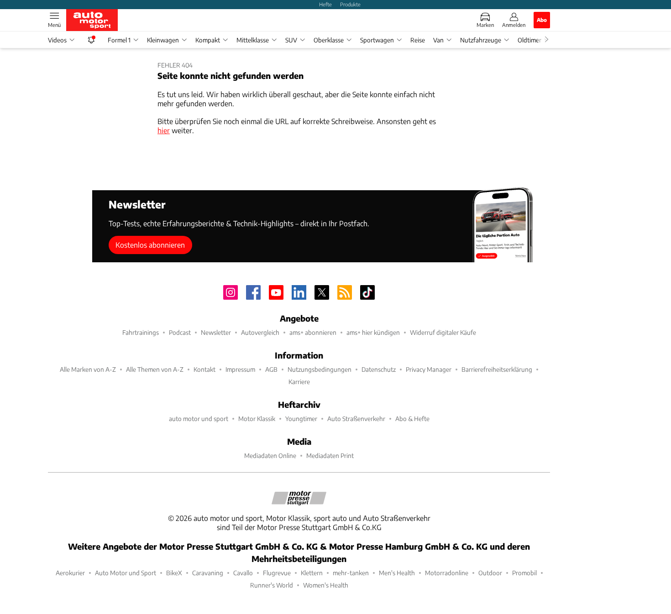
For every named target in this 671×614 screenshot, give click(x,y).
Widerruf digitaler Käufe (443, 332)
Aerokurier (70, 573)
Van (438, 40)
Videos (57, 40)
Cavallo (243, 573)
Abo (542, 19)
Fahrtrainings (140, 332)
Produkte (350, 4)
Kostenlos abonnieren (150, 244)
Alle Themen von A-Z (154, 369)
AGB (271, 369)
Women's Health (325, 585)
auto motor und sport (198, 418)
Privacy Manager (428, 369)
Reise (417, 40)
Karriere (299, 381)
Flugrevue (277, 573)
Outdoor (490, 573)
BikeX (174, 573)
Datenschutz (379, 369)
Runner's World (271, 585)
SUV (291, 40)
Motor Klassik (256, 418)
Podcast (180, 332)
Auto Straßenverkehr (356, 418)
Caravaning (207, 573)
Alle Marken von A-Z (88, 369)
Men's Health (397, 573)
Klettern (312, 573)
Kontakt (204, 369)
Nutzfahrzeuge (480, 40)
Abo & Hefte (412, 418)
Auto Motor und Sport (125, 573)
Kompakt (207, 40)
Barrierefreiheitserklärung (496, 369)
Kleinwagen (163, 40)
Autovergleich (260, 332)
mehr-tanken (351, 573)
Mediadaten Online (270, 455)
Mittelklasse (252, 40)
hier (163, 130)
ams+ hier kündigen (373, 332)
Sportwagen (377, 40)
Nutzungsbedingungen (319, 369)
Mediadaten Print (330, 455)
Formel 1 (119, 40)
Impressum (240, 369)
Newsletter (216, 332)
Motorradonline (446, 573)
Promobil (524, 573)
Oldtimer (529, 40)
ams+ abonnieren (312, 332)
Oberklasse (329, 40)
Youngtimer (301, 418)
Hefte (325, 4)
